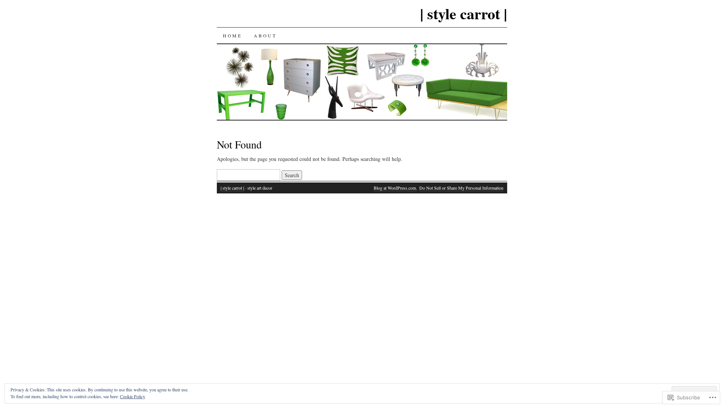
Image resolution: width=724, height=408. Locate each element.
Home (232, 35)
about (265, 35)
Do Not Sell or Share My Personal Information (461, 188)
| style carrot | (463, 13)
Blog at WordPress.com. (395, 188)
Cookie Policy (132, 396)
